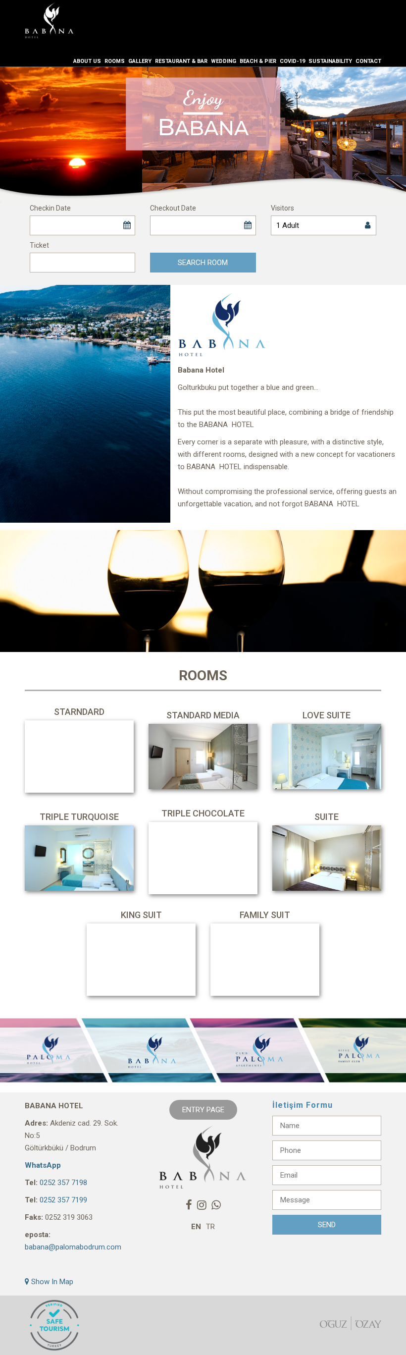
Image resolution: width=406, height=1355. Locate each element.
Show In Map (51, 1281)
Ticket (39, 245)
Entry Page (203, 1109)
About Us (87, 61)
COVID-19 (292, 61)
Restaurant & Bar (181, 61)
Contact (368, 61)
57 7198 (74, 1182)
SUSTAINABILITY (330, 61)
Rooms (114, 61)
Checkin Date (50, 208)
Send (327, 1224)
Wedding (223, 61)
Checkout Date (173, 208)
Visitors (282, 208)
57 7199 (74, 1199)
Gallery (140, 61)
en (196, 1226)
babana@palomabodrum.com (73, 1247)
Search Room (203, 262)
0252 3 (50, 1182)
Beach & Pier (258, 61)
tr (210, 1226)
